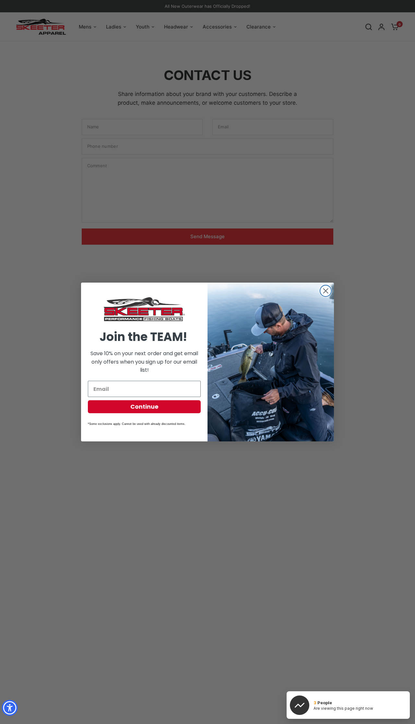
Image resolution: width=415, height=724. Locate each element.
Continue (144, 407)
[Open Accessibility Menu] (10, 708)
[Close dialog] (325, 291)
